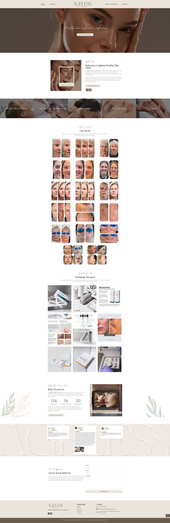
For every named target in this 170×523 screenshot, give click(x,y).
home (43, 4)
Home (78, 506)
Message (88, 475)
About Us (79, 511)
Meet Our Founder (111, 4)
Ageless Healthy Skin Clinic (80, 519)
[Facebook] (90, 90)
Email (87, 470)
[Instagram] (87, 90)
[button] (48, 440)
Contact (124, 4)
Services (52, 4)
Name (87, 465)
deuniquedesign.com (103, 519)
